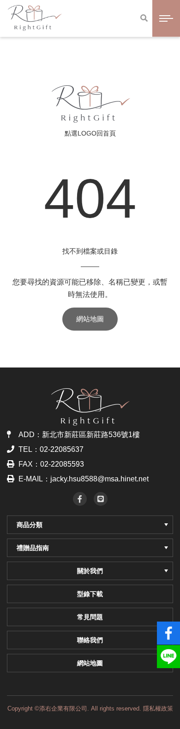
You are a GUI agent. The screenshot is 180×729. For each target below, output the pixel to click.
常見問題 (90, 617)
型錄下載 (90, 594)
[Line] (101, 499)
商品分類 (29, 524)
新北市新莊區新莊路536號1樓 (91, 435)
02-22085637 (62, 449)
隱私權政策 (158, 708)
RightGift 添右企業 (90, 103)
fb (168, 629)
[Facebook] (80, 499)
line (168, 652)
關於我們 (90, 571)
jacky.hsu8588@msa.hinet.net (99, 479)
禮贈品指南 (33, 547)
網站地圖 (90, 319)
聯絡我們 (90, 640)
